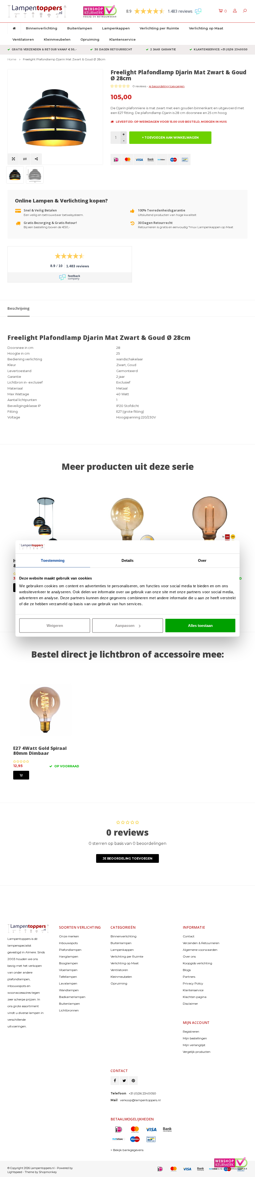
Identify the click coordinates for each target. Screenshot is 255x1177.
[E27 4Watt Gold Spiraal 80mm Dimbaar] (46, 710)
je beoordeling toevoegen (167, 86)
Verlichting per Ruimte (159, 28)
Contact (188, 936)
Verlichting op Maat (206, 28)
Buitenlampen (79, 28)
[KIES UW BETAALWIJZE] (116, 159)
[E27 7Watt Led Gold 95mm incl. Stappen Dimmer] (46, 523)
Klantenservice (122, 39)
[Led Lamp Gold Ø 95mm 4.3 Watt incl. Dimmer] (128, 523)
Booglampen (68, 963)
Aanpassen (124, 625)
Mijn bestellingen (195, 1038)
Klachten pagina (194, 997)
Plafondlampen (70, 950)
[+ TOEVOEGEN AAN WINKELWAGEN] (21, 775)
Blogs (187, 970)
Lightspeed (14, 1172)
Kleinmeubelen (57, 39)
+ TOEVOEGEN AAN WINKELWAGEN (170, 137)
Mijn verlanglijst (194, 1045)
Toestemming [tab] (52, 560)
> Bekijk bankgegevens (127, 1150)
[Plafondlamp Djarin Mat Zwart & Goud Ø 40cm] (209, 523)
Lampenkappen (116, 28)
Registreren (191, 1031)
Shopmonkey (48, 1172)
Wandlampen (69, 990)
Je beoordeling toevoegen (127, 858)
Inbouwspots (68, 943)
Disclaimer (190, 1003)
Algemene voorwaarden (200, 950)
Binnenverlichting (41, 28)
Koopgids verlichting (197, 963)
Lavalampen (68, 983)
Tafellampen (68, 977)
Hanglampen (68, 956)
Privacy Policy (193, 983)
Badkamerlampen (72, 997)
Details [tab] (128, 560)
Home (11, 59)
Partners (189, 977)
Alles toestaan (200, 625)
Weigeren (55, 625)
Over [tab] (202, 560)
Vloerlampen (68, 970)
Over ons (189, 956)
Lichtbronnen (69, 1010)
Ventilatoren (23, 39)
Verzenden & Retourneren (201, 943)
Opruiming (89, 39)
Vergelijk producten (196, 1052)
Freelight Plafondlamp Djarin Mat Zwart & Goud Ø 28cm (64, 59)
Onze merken (69, 936)
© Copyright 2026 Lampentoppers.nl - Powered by (40, 1168)
